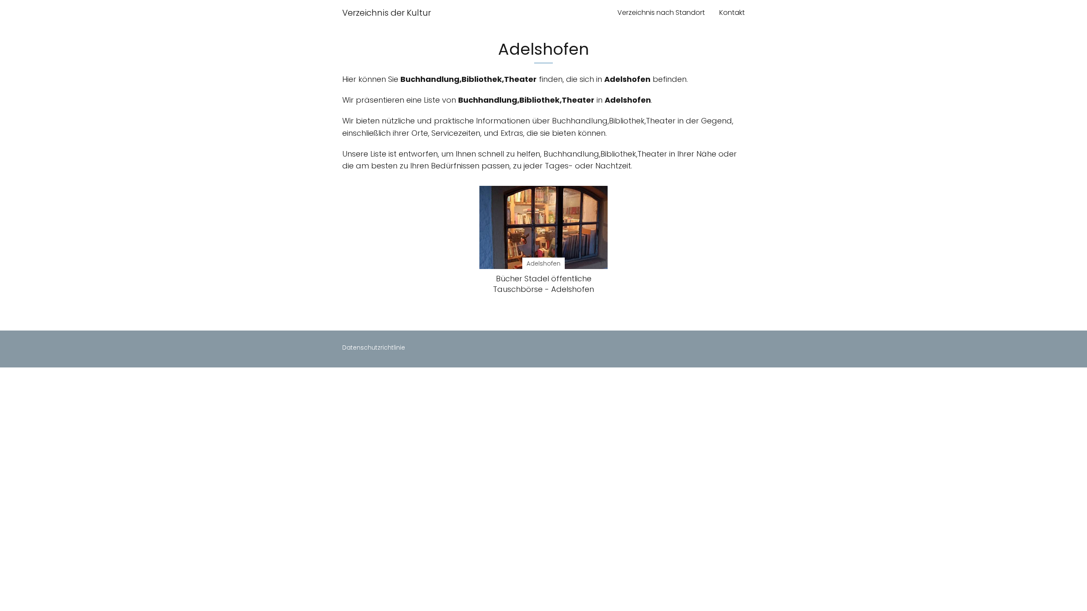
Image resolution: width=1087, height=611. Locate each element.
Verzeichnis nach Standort (661, 12)
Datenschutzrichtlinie (373, 347)
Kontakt (732, 12)
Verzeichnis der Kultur (386, 13)
